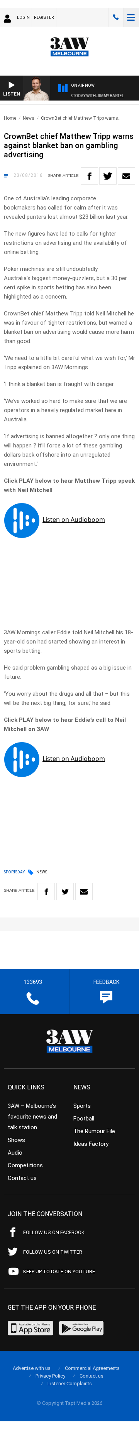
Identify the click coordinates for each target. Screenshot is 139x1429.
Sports (82, 1105)
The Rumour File (94, 1131)
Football (83, 1118)
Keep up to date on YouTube (59, 1271)
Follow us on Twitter (52, 1252)
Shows (16, 1140)
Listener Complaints (69, 1383)
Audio (15, 1152)
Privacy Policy (50, 1376)
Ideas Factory (90, 1143)
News (28, 118)
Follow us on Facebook (54, 1232)
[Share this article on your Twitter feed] (108, 176)
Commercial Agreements (92, 1368)
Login (23, 17)
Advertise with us (32, 1368)
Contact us (22, 1178)
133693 (115, 17)
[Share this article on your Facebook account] (89, 176)
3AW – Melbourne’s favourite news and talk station (32, 1116)
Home (10, 118)
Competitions (25, 1165)
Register (44, 17)
